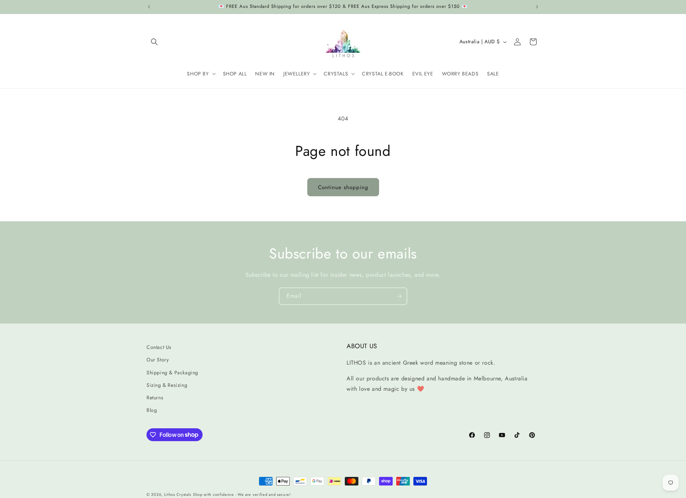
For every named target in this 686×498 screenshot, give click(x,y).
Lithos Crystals (178, 494)
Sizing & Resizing (166, 385)
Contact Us (159, 347)
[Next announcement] (537, 7)
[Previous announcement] (149, 7)
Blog (151, 410)
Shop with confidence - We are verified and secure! (242, 494)
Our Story (157, 360)
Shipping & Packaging (172, 372)
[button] (154, 42)
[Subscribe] (399, 296)
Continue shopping (343, 187)
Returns (154, 397)
